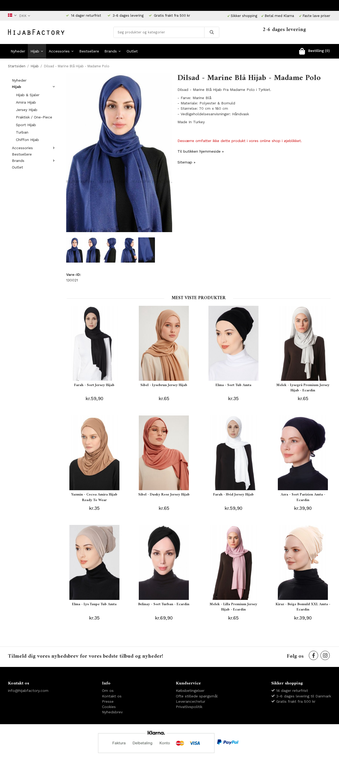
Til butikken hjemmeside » (200, 151)
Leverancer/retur (190, 701)
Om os (108, 690)
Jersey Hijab (26, 110)
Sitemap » (186, 162)
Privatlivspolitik (189, 707)
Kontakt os (112, 696)
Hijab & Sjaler (27, 95)
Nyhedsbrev (112, 712)
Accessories (59, 51)
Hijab (34, 51)
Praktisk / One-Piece (34, 117)
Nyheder (18, 51)
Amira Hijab (26, 102)
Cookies (109, 707)
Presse (108, 701)
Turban (22, 132)
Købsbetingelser (190, 690)
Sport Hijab (26, 125)
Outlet (132, 51)
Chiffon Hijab (27, 140)
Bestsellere (89, 51)
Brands (110, 51)
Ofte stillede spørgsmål (197, 696)
